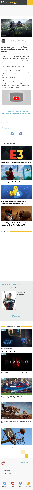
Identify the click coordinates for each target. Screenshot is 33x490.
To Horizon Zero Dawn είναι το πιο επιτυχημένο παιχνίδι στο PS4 (16, 422)
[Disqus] (16, 257)
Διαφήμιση (7, 470)
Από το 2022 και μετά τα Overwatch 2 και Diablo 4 (14, 373)
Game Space (17, 316)
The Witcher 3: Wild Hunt (11, 284)
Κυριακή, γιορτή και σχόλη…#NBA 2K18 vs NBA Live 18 (15, 447)
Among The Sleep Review (7, 349)
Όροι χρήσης (7, 474)
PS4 (16, 127)
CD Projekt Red (8, 127)
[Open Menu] (30, 2)
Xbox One (10, 128)
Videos (8, 123)
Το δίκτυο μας (24, 462)
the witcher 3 (21, 127)
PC (13, 127)
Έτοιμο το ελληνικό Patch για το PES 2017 (11, 397)
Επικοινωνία (21, 470)
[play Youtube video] (16, 98)
